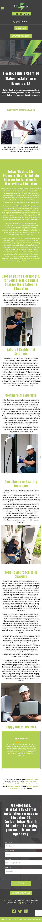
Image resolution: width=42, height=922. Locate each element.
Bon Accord (33, 781)
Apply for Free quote (21, 36)
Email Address (10, 851)
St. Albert (18, 784)
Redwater (17, 786)
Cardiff (36, 779)
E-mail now (21, 28)
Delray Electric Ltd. (15, 919)
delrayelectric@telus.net (29, 903)
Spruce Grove (31, 786)
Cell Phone (8, 859)
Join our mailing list (21, 893)
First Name (8, 842)
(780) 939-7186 (22, 22)
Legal (27, 781)
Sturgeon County (8, 784)
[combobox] (7, 862)
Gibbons (10, 786)
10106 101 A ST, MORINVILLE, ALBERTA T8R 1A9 (22, 900)
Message (7, 867)
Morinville (29, 779)
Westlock (17, 788)
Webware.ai (36, 919)
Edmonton (25, 784)
